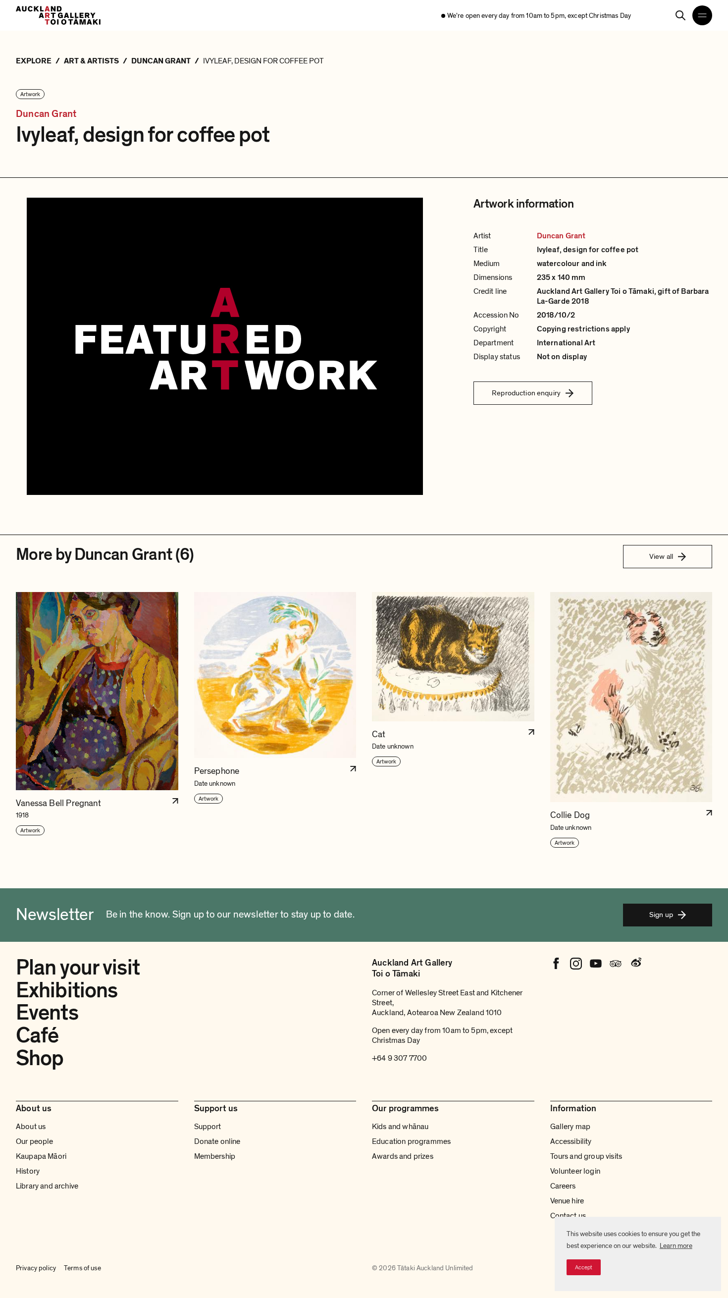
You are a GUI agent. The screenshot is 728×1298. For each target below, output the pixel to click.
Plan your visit (78, 967)
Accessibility (571, 1141)
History (28, 1171)
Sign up (661, 914)
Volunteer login (575, 1171)
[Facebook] (556, 964)
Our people (34, 1141)
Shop (39, 1058)
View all (661, 556)
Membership (215, 1156)
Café (37, 1035)
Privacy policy (36, 1268)
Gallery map (570, 1126)
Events (47, 1012)
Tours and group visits (586, 1156)
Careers (563, 1186)
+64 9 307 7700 (399, 1058)
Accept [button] (583, 1267)
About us (31, 1126)
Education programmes (411, 1141)
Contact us (568, 1215)
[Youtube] (596, 964)
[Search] (680, 15)
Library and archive (47, 1186)
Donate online (217, 1141)
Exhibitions (66, 990)
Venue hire (567, 1200)
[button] (97, 720)
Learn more (676, 1245)
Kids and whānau (400, 1126)
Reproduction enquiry (526, 393)
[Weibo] (635, 964)
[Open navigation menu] (702, 15)
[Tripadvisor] (616, 964)
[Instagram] (576, 964)
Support (207, 1126)
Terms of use (82, 1268)
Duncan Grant (46, 114)
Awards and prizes (402, 1156)
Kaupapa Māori (41, 1156)
